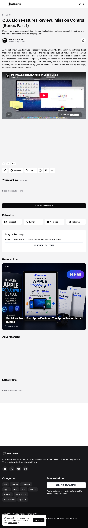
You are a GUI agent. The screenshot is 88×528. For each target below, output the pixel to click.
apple (6, 489)
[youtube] (18, 468)
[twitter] (11, 468)
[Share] (83, 40)
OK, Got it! (39, 520)
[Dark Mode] (80, 4)
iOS (10, 15)
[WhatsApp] (40, 170)
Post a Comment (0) (44, 206)
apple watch (21, 494)
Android (7, 494)
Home (4, 15)
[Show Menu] (3, 4)
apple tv (22, 499)
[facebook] (4, 468)
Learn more (12, 523)
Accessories (9, 499)
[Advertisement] (44, 141)
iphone (15, 484)
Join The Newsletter (44, 245)
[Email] (46, 170)
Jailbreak (26, 484)
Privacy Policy (18, 514)
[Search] (84, 4)
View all (23, 180)
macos (33, 489)
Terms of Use (33, 514)
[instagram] (25, 468)
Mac (13, 164)
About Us (6, 514)
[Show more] (52, 170)
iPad (15, 489)
